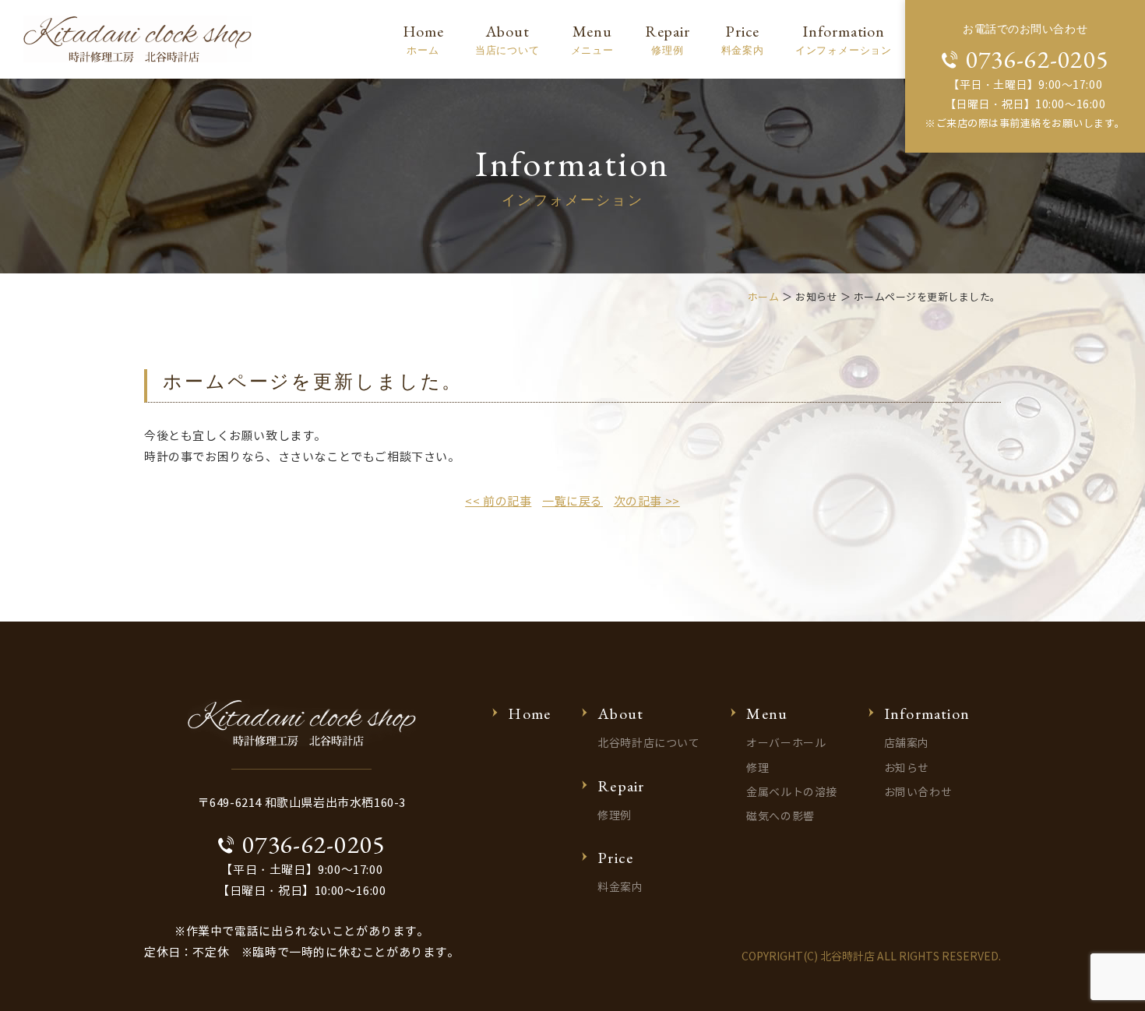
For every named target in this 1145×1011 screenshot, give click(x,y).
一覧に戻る (572, 502)
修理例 (614, 816)
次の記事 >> (647, 502)
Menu (592, 39)
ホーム (764, 297)
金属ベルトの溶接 (791, 792)
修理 (757, 768)
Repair (667, 39)
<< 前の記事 (498, 502)
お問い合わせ (918, 792)
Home (423, 39)
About (507, 39)
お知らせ (906, 768)
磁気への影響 (780, 816)
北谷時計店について (648, 743)
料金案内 (620, 887)
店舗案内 (906, 743)
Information (843, 39)
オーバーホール (786, 743)
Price (742, 39)
